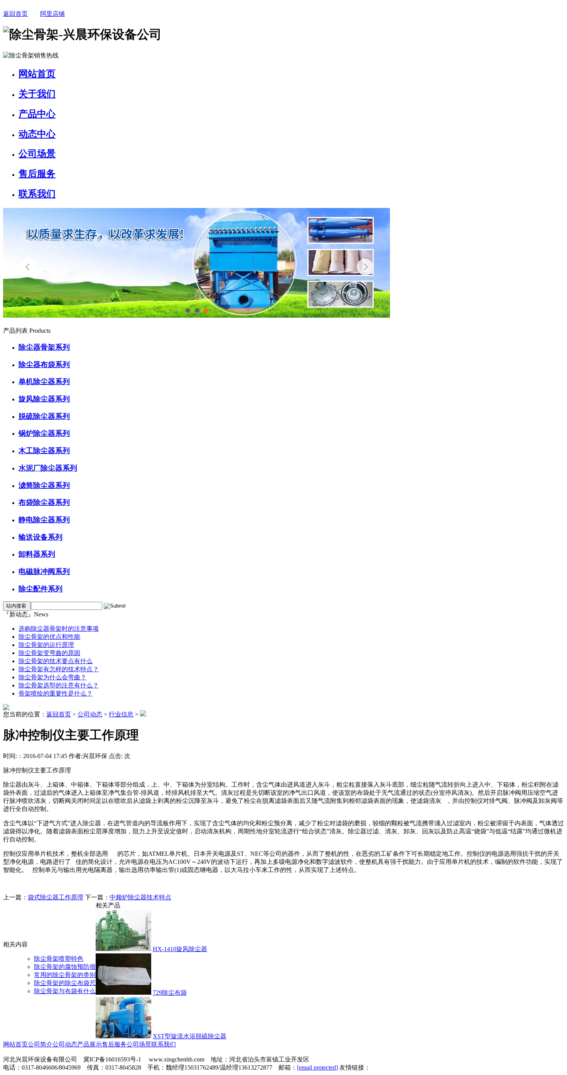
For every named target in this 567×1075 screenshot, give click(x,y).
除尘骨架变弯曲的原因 (49, 653)
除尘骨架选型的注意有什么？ (59, 685)
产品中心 (37, 114)
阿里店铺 (52, 13)
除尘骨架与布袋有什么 (65, 991)
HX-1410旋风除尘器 (180, 949)
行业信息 (121, 714)
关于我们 (37, 94)
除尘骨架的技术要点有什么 (56, 661)
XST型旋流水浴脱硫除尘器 (189, 1036)
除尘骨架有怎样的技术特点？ (59, 669)
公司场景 (37, 154)
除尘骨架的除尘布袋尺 (65, 983)
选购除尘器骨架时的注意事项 (59, 628)
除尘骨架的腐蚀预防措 (65, 966)
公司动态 (90, 714)
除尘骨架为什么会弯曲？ (52, 677)
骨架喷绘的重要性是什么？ (56, 693)
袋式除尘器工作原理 (55, 897)
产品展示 (89, 1044)
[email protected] (317, 1067)
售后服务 (37, 174)
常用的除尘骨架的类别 (65, 975)
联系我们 (37, 194)
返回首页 (15, 13)
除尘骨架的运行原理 (46, 645)
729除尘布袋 (170, 992)
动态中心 (37, 134)
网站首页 (37, 74)
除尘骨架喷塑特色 (58, 958)
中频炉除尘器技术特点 (140, 897)
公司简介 (40, 1044)
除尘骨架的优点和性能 (49, 636)
